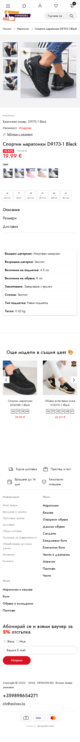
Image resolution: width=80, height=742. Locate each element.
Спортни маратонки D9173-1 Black (56, 29)
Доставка (9, 525)
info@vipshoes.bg (14, 703)
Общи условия (12, 531)
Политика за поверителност (20, 537)
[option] (10, 50)
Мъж (22, 641)
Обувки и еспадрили (18, 603)
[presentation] (6, 379)
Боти (6, 596)
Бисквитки (9, 554)
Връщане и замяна (15, 512)
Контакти (8, 561)
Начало (7, 29)
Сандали (49, 533)
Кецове (48, 512)
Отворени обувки (55, 519)
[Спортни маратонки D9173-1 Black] (48, 70)
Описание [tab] (11, 209)
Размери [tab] (10, 218)
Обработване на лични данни (17, 546)
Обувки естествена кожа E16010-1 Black (60, 403)
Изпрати (17, 660)
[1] (72, 15)
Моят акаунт (10, 505)
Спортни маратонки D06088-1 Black (20, 403)
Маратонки (23, 29)
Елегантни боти (54, 547)
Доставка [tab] (10, 226)
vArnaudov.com (45, 726)
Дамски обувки (54, 526)
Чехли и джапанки (56, 554)
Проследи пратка (13, 518)
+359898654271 (20, 695)
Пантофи (49, 568)
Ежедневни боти (55, 540)
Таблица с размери (20, 134)
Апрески (49, 561)
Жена (10, 641)
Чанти (47, 575)
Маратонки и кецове (18, 589)
